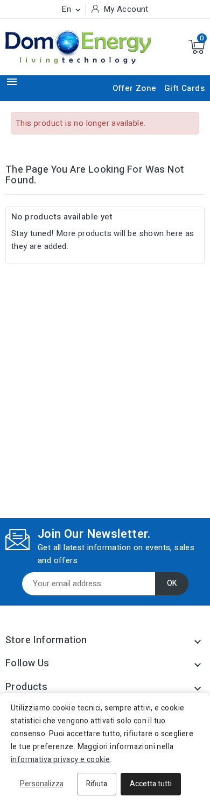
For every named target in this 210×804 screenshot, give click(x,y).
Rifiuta (96, 783)
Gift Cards (184, 88)
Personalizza (42, 783)
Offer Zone (135, 88)
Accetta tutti (151, 783)
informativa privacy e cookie (60, 759)
